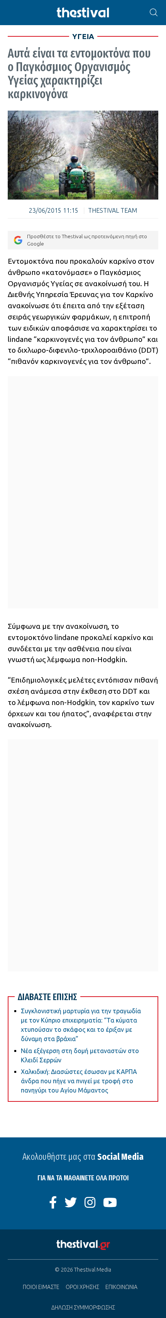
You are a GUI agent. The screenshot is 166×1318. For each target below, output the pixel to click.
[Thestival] (83, 12)
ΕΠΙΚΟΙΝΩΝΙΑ (121, 1287)
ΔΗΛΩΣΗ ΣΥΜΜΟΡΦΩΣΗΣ (83, 1307)
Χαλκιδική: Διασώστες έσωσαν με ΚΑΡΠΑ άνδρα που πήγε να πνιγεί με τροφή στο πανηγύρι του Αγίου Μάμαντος (79, 1081)
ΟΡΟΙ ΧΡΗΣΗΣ (82, 1287)
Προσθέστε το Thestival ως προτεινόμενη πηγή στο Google (87, 240)
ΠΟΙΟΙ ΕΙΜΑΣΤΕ (41, 1287)
